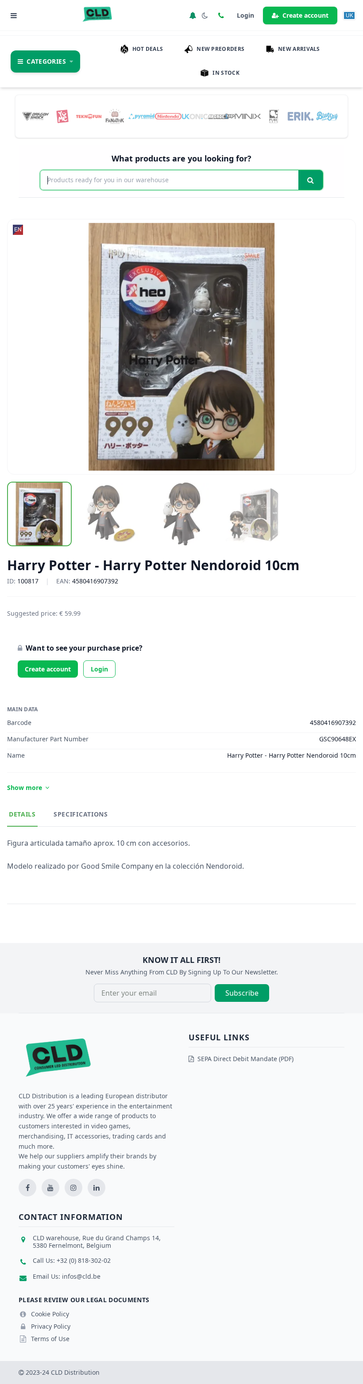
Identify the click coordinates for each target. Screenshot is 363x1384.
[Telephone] (221, 15)
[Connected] (192, 15)
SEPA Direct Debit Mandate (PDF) (245, 1058)
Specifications (81, 814)
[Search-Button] (310, 180)
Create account (305, 15)
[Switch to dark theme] (205, 15)
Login (99, 669)
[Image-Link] (36, 116)
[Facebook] (27, 1187)
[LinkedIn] (96, 1187)
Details (22, 814)
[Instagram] (73, 1187)
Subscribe (242, 993)
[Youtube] (50, 1187)
